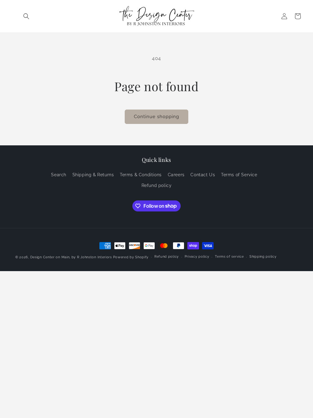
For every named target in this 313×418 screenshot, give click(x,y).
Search (58, 174)
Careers (176, 174)
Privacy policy (197, 257)
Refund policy (157, 185)
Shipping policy (263, 257)
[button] (26, 16)
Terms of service (229, 257)
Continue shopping (156, 116)
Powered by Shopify (131, 257)
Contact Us (202, 174)
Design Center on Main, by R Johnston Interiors (71, 257)
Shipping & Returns (93, 174)
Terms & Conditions (141, 174)
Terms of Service (239, 174)
